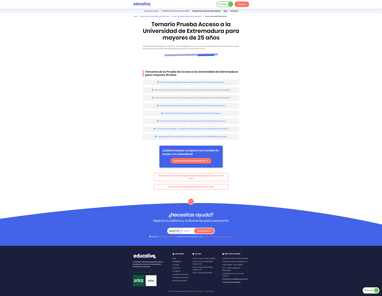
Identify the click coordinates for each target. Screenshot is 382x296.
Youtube (176, 265)
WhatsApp (222, 4)
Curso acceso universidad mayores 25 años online (191, 187)
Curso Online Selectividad (202, 273)
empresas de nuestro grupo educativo (217, 236)
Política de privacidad (231, 282)
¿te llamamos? (204, 231)
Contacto (177, 261)
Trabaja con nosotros (181, 277)
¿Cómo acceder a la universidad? (235, 258)
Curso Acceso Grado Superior (203, 258)
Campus (242, 4)
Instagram (176, 271)
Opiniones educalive (180, 274)
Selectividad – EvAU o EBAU (232, 265)
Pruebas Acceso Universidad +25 (234, 261)
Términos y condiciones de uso (235, 279)
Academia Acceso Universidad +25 (189, 161)
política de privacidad (167, 236)
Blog (225, 11)
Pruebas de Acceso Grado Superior (206, 11)
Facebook (176, 268)
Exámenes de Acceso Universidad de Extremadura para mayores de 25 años (191, 177)
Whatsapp (368, 290)
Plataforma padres (180, 281)
